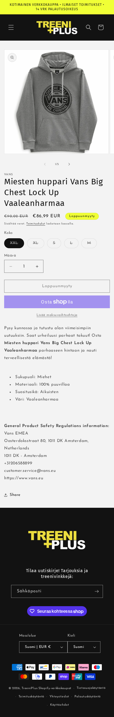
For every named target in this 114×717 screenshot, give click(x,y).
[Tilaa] (96, 591)
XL (38, 244)
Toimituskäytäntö (31, 696)
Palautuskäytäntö (87, 696)
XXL (17, 244)
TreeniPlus (29, 688)
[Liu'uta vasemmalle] (45, 164)
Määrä (10, 255)
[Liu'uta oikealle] (69, 164)
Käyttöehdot (59, 704)
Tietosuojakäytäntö (91, 688)
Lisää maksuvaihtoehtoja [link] (57, 315)
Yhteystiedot (59, 696)
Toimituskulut (35, 223)
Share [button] (15, 495)
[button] (11, 27)
